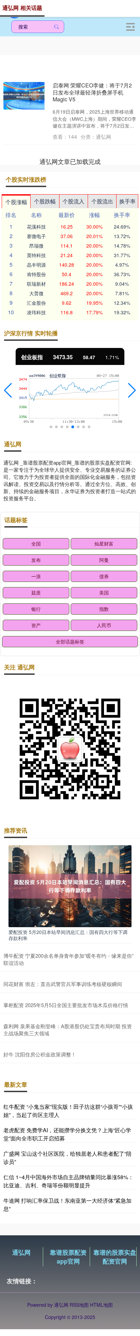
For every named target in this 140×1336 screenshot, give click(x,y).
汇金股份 (36, 302)
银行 (36, 608)
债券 (104, 576)
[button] (8, 390)
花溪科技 (36, 226)
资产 (36, 625)
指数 (104, 608)
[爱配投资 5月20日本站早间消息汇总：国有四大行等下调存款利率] (70, 885)
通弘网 (21, 1252)
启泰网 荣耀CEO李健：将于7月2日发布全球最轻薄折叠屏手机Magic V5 (92, 92)
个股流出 (102, 201)
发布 (36, 559)
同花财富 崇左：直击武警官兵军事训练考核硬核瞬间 (62, 983)
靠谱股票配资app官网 (68, 1257)
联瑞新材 (36, 283)
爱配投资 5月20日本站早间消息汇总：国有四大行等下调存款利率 (67, 935)
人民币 (104, 625)
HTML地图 (101, 1304)
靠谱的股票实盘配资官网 (114, 1257)
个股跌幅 (45, 201)
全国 (36, 543)
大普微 (36, 293)
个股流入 (73, 201)
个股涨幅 (16, 202)
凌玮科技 (36, 312)
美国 (104, 592)
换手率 (127, 201)
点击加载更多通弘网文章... (70, 161)
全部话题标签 (70, 641)
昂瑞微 (36, 245)
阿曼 (104, 559)
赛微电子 (36, 236)
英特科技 (36, 255)
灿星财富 (103, 543)
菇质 (36, 592)
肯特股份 (36, 274)
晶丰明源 (36, 264)
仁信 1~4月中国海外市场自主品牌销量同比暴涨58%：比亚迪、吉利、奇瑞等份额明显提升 (68, 1181)
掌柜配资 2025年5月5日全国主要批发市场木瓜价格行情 (65, 1004)
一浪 (36, 576)
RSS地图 (79, 1304)
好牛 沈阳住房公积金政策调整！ (39, 1054)
